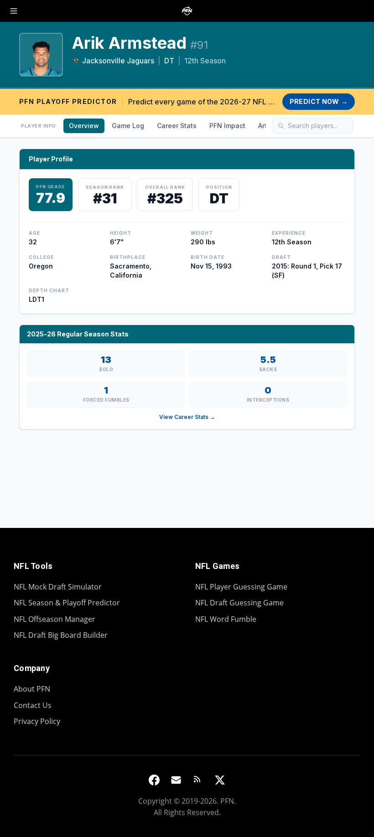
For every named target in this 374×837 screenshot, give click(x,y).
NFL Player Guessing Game (241, 587)
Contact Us (33, 705)
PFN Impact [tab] (227, 125)
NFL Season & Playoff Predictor (67, 603)
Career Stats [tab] (177, 125)
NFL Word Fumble (225, 619)
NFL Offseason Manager (54, 619)
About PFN (32, 689)
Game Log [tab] (128, 125)
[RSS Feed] (198, 780)
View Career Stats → (187, 416)
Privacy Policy (37, 721)
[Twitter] (219, 780)
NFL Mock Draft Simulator (58, 587)
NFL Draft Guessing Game (239, 603)
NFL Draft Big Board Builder (61, 635)
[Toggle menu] (13, 11)
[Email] (176, 780)
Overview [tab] (84, 125)
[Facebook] (154, 780)
